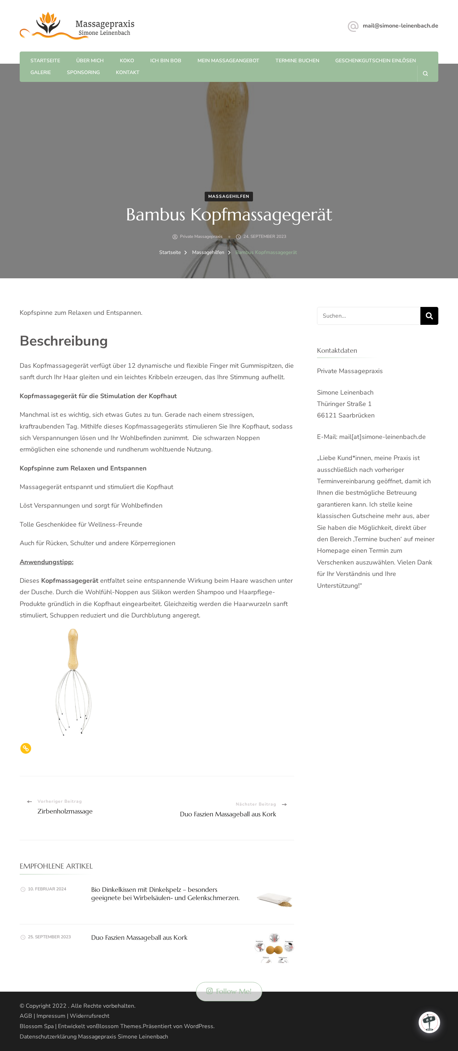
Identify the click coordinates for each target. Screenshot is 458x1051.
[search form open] (425, 73)
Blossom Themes (118, 1026)
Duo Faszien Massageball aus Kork (139, 937)
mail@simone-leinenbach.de (400, 26)
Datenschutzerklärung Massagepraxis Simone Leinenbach (94, 1037)
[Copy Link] (25, 748)
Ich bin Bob (165, 60)
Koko (127, 60)
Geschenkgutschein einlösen (375, 60)
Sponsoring (83, 72)
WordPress (198, 1026)
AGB (26, 1016)
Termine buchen (297, 60)
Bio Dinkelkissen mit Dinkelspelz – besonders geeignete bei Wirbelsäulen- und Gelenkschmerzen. (165, 893)
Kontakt (128, 72)
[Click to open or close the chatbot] (429, 1022)
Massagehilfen (228, 196)
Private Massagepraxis (201, 236)
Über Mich (90, 60)
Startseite (45, 60)
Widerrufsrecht (89, 1016)
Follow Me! (234, 991)
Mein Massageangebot (228, 60)
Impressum (50, 1016)
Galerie (40, 72)
